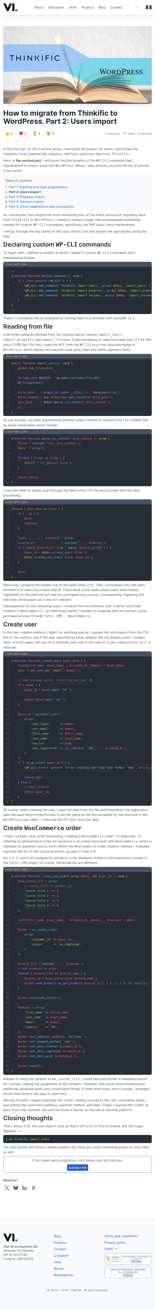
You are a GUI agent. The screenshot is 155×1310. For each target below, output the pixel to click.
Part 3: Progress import (27, 197)
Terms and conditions (120, 1236)
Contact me (78, 1168)
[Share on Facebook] (33, 1187)
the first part (16, 149)
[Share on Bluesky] (15, 1187)
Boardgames (63, 1275)
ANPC (108, 1249)
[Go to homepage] (10, 7)
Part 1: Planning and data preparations (38, 187)
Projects (87, 7)
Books (58, 1268)
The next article (15, 1147)
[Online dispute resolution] (128, 1272)
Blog (102, 7)
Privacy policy (115, 1243)
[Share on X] (6, 1187)
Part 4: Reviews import (26, 202)
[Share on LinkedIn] (24, 1187)
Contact (116, 7)
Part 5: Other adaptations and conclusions (41, 206)
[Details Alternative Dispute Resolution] (128, 1259)
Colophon (61, 1255)
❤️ (22, 133)
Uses (57, 1262)
